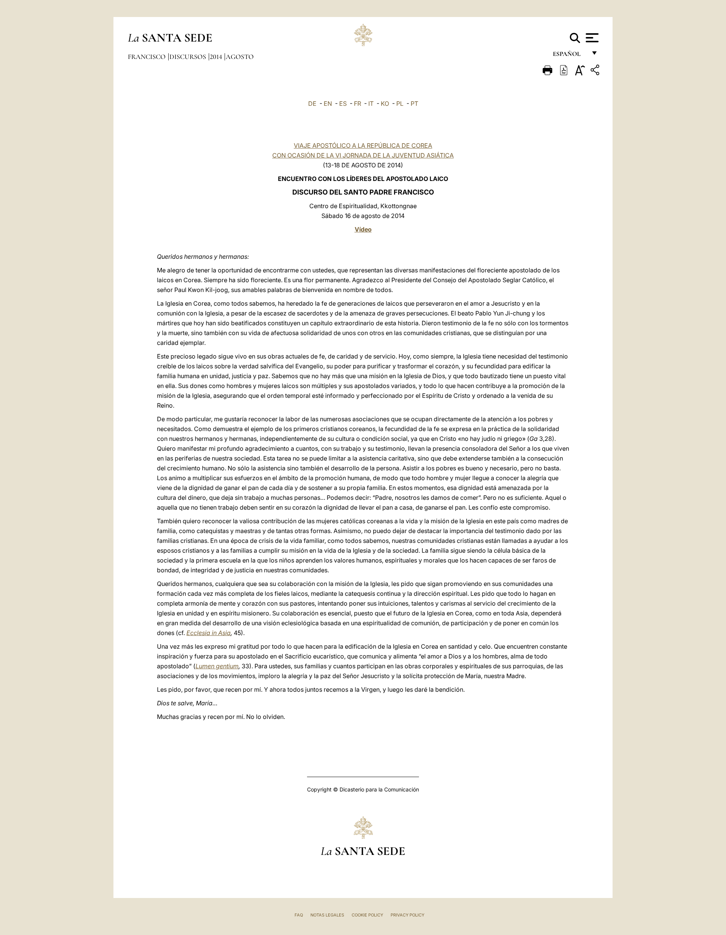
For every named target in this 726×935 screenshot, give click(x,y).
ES (343, 103)
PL (399, 103)
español (569, 56)
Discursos (188, 57)
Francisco (147, 57)
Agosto (240, 57)
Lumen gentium (217, 666)
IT (371, 103)
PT (414, 103)
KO (385, 103)
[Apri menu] (591, 37)
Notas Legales (327, 915)
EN (328, 103)
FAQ (299, 915)
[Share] (596, 71)
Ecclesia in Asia (208, 633)
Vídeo (363, 229)
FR (357, 103)
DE (312, 103)
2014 (216, 57)
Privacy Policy (407, 915)
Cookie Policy (367, 915)
